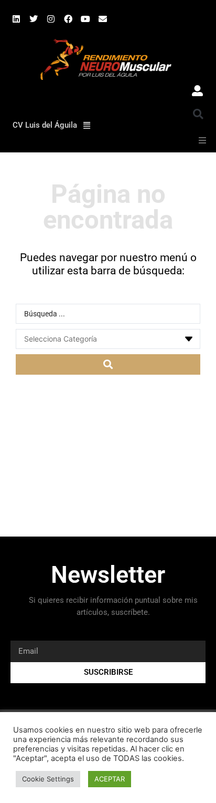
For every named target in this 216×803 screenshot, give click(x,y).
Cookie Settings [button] (48, 779)
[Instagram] (50, 19)
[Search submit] (108, 364)
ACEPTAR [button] (109, 779)
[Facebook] (68, 19)
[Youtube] (85, 19)
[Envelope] (102, 19)
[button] (198, 114)
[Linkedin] (16, 19)
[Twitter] (33, 19)
